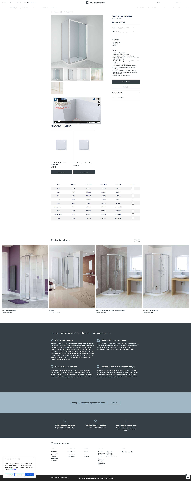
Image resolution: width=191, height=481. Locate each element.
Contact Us (18, 2)
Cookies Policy (54, 478)
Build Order (126, 86)
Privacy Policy (64, 477)
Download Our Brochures (30, 2)
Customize (10, 474)
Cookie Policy (13, 469)
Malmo (51, 310)
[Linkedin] (126, 452)
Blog (11, 2)
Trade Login (178, 2)
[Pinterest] (132, 452)
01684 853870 (109, 451)
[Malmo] (72, 276)
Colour (113, 27)
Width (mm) (114, 31)
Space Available (24, 7)
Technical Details (152, 7)
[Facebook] (123, 452)
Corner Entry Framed (9, 310)
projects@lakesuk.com (111, 456)
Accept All (29, 474)
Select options (61, 172)
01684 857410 (109, 454)
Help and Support (165, 7)
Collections (34, 7)
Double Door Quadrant (150, 310)
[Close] (34, 457)
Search (158, 2)
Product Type (13, 7)
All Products (54, 7)
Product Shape (44, 7)
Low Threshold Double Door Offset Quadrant (110, 310)
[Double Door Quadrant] (166, 276)
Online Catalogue (177, 7)
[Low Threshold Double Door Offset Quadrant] (119, 276)
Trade (187, 7)
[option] (25, 279)
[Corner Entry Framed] (25, 276)
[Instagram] (129, 452)
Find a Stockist (140, 7)
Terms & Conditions (55, 477)
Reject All (19, 474)
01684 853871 (109, 453)
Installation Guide (117, 98)
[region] (19, 467)
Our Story (4, 2)
